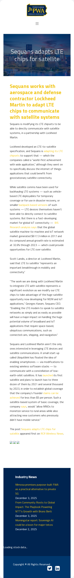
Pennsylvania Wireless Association (37, 9)
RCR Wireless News (52, 433)
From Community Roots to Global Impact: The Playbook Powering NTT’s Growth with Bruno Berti (35, 506)
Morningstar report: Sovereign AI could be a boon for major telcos (34, 522)
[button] (37, 23)
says (24, 406)
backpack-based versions (33, 205)
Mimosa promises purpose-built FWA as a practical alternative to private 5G (37, 489)
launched (48, 375)
